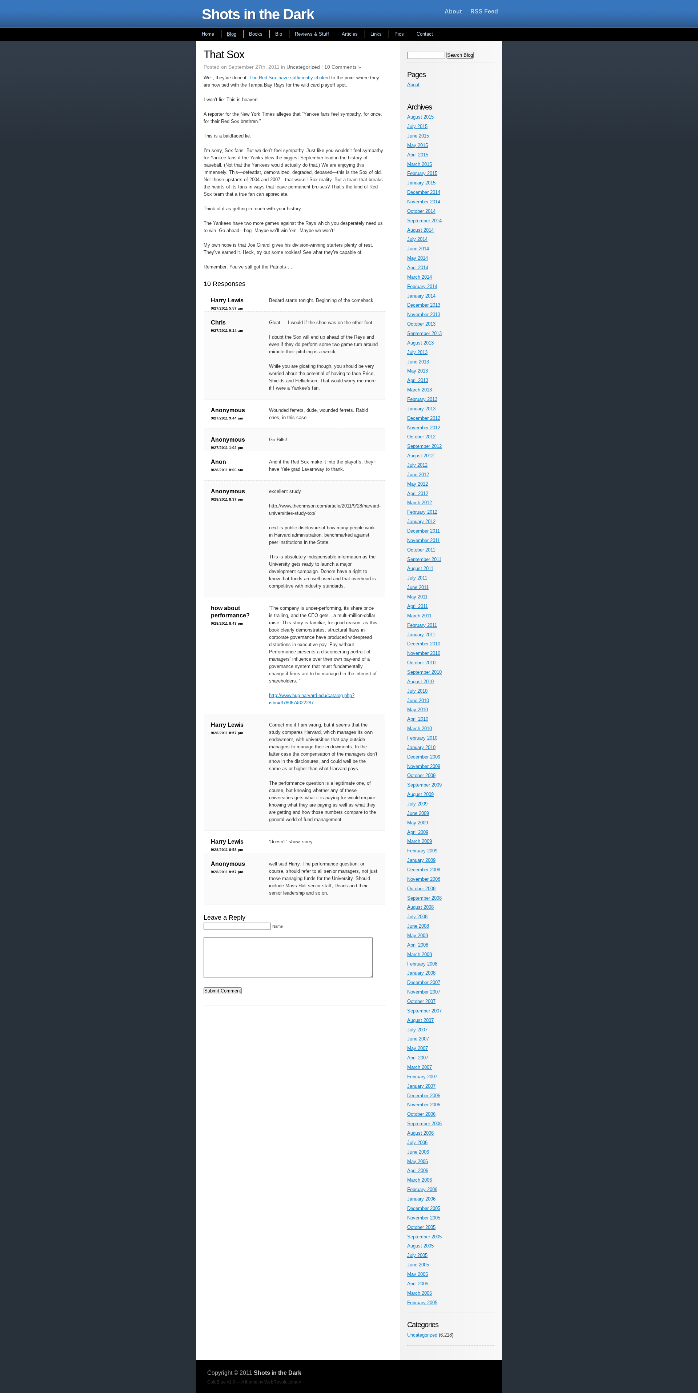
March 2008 (419, 954)
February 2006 (422, 1189)
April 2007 (417, 1057)
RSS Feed (484, 11)
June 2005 (418, 1264)
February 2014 (422, 286)
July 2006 (417, 1142)
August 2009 (420, 794)
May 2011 (417, 597)
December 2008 (423, 869)
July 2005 (417, 1255)
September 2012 (424, 446)
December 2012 (423, 418)
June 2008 (418, 926)
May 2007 (417, 1048)
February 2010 (422, 738)
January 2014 (421, 296)
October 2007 (421, 1001)
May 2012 (417, 484)
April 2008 (417, 945)
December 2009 (423, 757)
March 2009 (419, 841)
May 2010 (417, 709)
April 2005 (417, 1283)
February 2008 (422, 964)
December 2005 (423, 1208)
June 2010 (418, 700)
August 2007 (420, 1020)
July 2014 (417, 239)
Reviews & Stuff (312, 34)
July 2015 (417, 126)
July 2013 (417, 352)
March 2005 (419, 1293)
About (453, 11)
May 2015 (417, 145)
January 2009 (421, 860)
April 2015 (417, 155)
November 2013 (423, 314)
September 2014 (424, 220)
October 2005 (421, 1227)
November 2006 (423, 1104)
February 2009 (422, 850)
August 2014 (420, 230)
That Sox (224, 54)
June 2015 (418, 136)
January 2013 (421, 408)
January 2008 (421, 973)
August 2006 (420, 1133)
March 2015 (419, 164)
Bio (278, 34)
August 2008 (420, 907)
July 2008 (417, 916)
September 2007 (424, 1011)
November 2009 (423, 766)
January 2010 (421, 747)
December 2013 (423, 305)
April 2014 (417, 267)
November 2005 (423, 1218)
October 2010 (421, 662)
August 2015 (420, 117)
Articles (350, 34)
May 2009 (417, 822)
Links (376, 34)
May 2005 (417, 1274)
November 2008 (423, 879)
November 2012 (423, 427)
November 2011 (423, 540)
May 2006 (417, 1161)
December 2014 (423, 192)
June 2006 (418, 1152)
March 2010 (419, 728)
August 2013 (420, 343)
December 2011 (423, 531)
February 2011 (422, 625)
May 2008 (417, 935)
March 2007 (419, 1067)
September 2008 (424, 898)
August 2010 (420, 681)
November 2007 (423, 992)
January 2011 (421, 634)
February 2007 (422, 1076)
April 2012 (417, 493)
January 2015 (421, 183)
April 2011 (417, 606)
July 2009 (417, 804)
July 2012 (417, 465)
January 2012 (421, 521)
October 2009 (421, 775)
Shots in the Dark (258, 14)
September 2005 (424, 1236)
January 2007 (421, 1086)
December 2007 (423, 982)
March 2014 (419, 277)
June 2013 (418, 362)
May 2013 (417, 371)
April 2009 (417, 832)
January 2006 (421, 1199)
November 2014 (423, 201)
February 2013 (422, 399)
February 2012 (422, 512)
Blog (231, 34)
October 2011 (421, 550)
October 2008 (421, 888)
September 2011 (424, 559)
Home (208, 34)
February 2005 (422, 1302)
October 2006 (421, 1114)
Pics (399, 34)
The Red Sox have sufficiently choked (289, 77)
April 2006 (417, 1170)
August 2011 (420, 568)
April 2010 (417, 719)
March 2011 (419, 615)
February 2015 (422, 173)
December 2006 (423, 1095)
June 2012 (418, 474)
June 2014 (418, 248)
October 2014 (421, 211)
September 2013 (424, 333)
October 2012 (421, 436)
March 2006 (419, 1180)
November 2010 (423, 653)
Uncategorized (303, 67)
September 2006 (424, 1123)
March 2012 (419, 502)
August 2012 (420, 455)
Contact (425, 34)
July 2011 (417, 578)
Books (255, 34)
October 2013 (421, 324)
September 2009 (424, 785)
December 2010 (423, 643)
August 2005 (420, 1246)
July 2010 (417, 691)
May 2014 (417, 258)
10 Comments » (342, 67)
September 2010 (424, 672)
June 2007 (418, 1039)
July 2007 (417, 1029)
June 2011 (418, 587)
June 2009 (418, 813)
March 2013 (419, 390)
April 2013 (417, 380)
